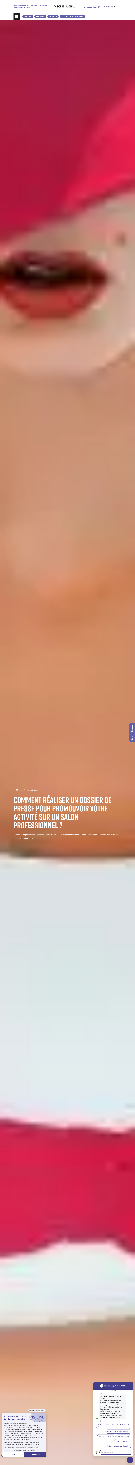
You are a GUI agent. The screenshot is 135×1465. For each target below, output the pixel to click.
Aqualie (53, 16)
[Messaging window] (113, 1419)
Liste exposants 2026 (72, 16)
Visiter (27, 16)
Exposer (40, 16)
